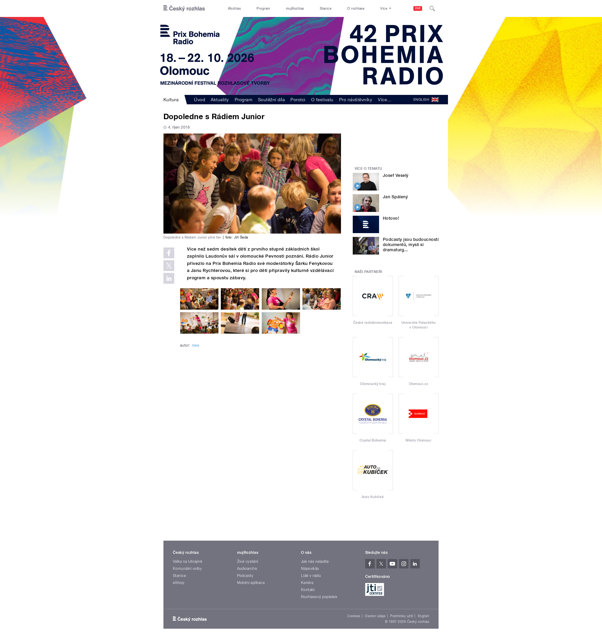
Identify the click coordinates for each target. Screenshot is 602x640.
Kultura (170, 99)
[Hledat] (432, 8)
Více (384, 99)
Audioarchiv (247, 568)
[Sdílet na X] (168, 265)
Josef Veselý (395, 175)
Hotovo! (391, 218)
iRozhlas (234, 8)
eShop (178, 582)
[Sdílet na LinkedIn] (168, 278)
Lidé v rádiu (311, 575)
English (423, 616)
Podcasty (245, 575)
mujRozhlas (295, 8)
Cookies (353, 616)
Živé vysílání (247, 561)
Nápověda (310, 568)
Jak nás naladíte (315, 561)
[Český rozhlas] (184, 8)
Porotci (297, 99)
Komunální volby (187, 568)
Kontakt (308, 589)
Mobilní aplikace (251, 582)
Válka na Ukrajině (187, 561)
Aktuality (220, 99)
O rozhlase (355, 8)
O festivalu (322, 99)
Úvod (199, 99)
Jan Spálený (395, 196)
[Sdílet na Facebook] (168, 252)
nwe (195, 345)
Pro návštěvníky (355, 99)
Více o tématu (368, 168)
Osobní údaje (375, 616)
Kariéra (307, 582)
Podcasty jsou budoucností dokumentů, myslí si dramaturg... (411, 244)
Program (263, 8)
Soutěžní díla (271, 99)
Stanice (326, 8)
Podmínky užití (401, 616)
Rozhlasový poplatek (319, 597)
